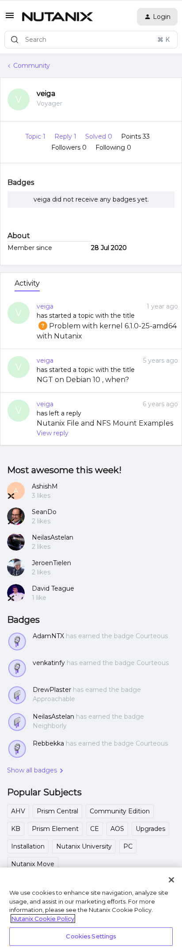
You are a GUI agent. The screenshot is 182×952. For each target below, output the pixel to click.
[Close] (171, 880)
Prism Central (57, 811)
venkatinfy (49, 663)
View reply (52, 433)
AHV (18, 811)
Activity (27, 283)
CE (94, 829)
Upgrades (150, 829)
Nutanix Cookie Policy (42, 918)
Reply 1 (66, 136)
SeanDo (44, 512)
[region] (91, 909)
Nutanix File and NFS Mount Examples (105, 423)
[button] (9, 18)
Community (31, 66)
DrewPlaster (52, 690)
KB (15, 829)
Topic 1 (36, 136)
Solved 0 (99, 136)
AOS (117, 829)
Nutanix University (84, 846)
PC (128, 846)
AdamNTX (48, 636)
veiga (46, 93)
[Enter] (14, 39)
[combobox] (91, 39)
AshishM (45, 486)
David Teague (53, 588)
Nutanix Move (32, 864)
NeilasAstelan (52, 537)
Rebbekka (48, 743)
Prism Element (55, 829)
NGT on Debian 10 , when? (83, 379)
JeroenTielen (51, 563)
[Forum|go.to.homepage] (57, 17)
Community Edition (120, 811)
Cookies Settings (91, 936)
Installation (28, 846)
